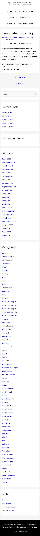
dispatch (5, 333)
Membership (25, 18)
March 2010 (7, 208)
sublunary (6, 444)
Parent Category (9, 406)
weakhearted (7, 465)
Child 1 (4, 295)
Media (4, 385)
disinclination (7, 326)
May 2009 (6, 235)
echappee (6, 336)
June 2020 (6, 159)
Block (4, 267)
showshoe (6, 434)
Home (9, 11)
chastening (6, 291)
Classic (6, 37)
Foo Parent (6, 361)
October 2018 (7, 166)
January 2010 (7, 214)
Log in (4, 500)
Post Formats (7, 413)
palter (4, 395)
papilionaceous (8, 399)
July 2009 (6, 228)
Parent (5, 402)
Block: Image (7, 116)
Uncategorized (24, 37)
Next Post (20, 83)
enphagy (5, 343)
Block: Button (7, 120)
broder (5, 270)
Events (10, 24)
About (17, 11)
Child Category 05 (9, 316)
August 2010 (7, 190)
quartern (6, 423)
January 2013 (7, 169)
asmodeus (6, 263)
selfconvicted (7, 430)
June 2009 (6, 232)
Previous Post (20, 77)
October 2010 (7, 183)
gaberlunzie (7, 364)
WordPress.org (8, 510)
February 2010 (8, 211)
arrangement (7, 260)
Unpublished (7, 461)
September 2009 (9, 221)
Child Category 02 (9, 305)
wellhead (6, 472)
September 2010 (9, 187)
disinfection (6, 329)
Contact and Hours (25, 24)
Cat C (4, 284)
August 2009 (7, 225)
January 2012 (7, 176)
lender (5, 378)
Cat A (4, 277)
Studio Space (28, 11)
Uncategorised (8, 454)
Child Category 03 (9, 309)
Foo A (4, 354)
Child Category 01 (9, 302)
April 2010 (6, 204)
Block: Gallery (7, 127)
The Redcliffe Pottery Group (22, 2)
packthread (7, 392)
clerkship (6, 323)
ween (4, 468)
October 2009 (8, 218)
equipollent (7, 347)
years (4, 482)
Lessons (11, 18)
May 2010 (6, 201)
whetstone (6, 479)
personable (7, 409)
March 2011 (6, 180)
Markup (5, 381)
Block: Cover (7, 123)
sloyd (4, 437)
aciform (5, 253)
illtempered (7, 371)
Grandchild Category (10, 368)
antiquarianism (8, 256)
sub (3, 441)
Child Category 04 (9, 312)
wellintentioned (8, 475)
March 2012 (7, 173)
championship (8, 288)
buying (5, 274)
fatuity (4, 350)
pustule (5, 420)
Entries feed (7, 503)
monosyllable (7, 388)
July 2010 (6, 194)
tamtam (5, 448)
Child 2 (5, 298)
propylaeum (7, 416)
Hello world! (7, 113)
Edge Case (6, 340)
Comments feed (8, 507)
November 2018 (8, 162)
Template (13, 37)
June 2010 (6, 197)
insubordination (8, 375)
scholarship (7, 427)
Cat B (4, 281)
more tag (27, 43)
